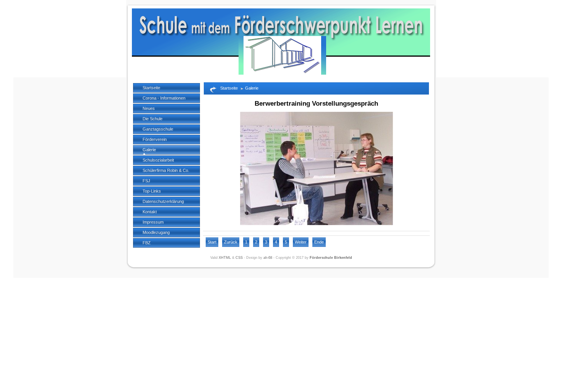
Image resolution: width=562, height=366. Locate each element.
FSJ (146, 180)
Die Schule (152, 118)
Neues (149, 108)
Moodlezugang (156, 232)
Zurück (230, 242)
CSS (239, 258)
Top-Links (152, 191)
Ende (319, 242)
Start (212, 242)
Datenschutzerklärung (163, 201)
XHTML (225, 258)
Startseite (151, 87)
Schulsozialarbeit (158, 160)
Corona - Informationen (164, 98)
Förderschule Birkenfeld (331, 258)
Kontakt (150, 211)
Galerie (149, 149)
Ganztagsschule (158, 129)
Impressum (153, 222)
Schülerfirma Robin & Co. (166, 170)
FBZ (147, 242)
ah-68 (267, 258)
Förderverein (155, 139)
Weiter (301, 242)
